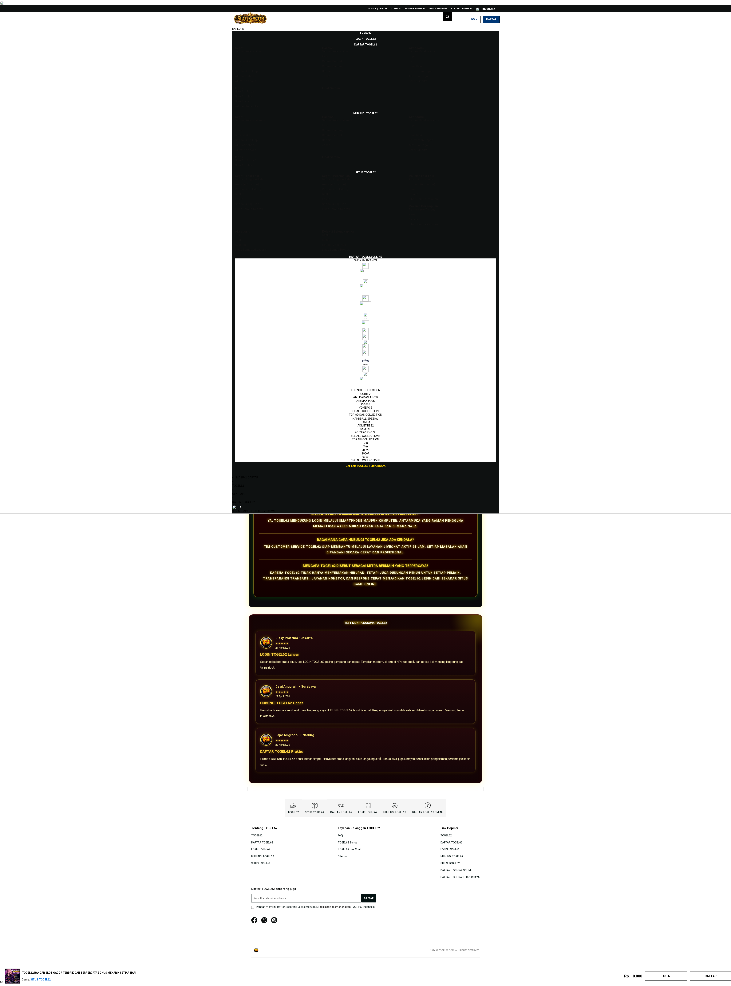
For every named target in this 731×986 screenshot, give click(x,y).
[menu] (365, 249)
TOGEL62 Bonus (347, 842)
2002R (365, 450)
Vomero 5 (365, 407)
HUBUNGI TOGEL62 (461, 8)
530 (365, 443)
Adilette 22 (366, 425)
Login (473, 19)
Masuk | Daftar (378, 8)
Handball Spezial (365, 418)
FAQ (340, 835)
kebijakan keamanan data (335, 906)
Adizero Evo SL (365, 432)
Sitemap (343, 856)
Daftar (491, 19)
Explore (238, 28)
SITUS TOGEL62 (314, 812)
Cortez (365, 394)
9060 (365, 457)
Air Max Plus (365, 401)
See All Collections (365, 411)
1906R (365, 453)
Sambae (365, 429)
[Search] (447, 16)
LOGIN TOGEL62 (438, 8)
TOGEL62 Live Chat (349, 849)
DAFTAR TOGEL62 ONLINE (427, 812)
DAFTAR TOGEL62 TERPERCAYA (460, 877)
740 (365, 446)
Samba (365, 422)
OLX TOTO (238, 494)
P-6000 (365, 404)
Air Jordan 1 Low (365, 397)
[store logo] (250, 19)
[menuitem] (365, 33)
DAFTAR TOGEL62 (415, 8)
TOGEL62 (396, 8)
